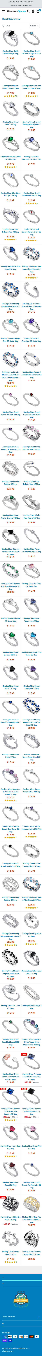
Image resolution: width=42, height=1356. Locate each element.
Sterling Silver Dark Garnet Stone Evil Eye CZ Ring (31, 232)
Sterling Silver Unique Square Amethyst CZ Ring (31, 827)
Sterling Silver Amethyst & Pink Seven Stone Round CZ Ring (10, 792)
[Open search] (28, 11)
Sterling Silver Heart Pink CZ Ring (31, 1147)
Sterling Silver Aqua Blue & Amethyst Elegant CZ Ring (31, 269)
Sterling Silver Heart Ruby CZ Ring (10, 1147)
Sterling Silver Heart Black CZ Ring (10, 687)
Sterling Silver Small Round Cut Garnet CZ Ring (31, 415)
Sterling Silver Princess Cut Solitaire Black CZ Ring (31, 1111)
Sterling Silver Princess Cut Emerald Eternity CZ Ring (10, 586)
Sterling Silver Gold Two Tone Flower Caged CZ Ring (31, 1219)
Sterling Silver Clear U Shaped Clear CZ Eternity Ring (31, 306)
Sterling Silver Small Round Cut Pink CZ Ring (10, 413)
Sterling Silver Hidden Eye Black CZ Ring (10, 1218)
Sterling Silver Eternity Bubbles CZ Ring (10, 482)
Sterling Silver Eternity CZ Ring (32, 1007)
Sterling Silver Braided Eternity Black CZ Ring (31, 865)
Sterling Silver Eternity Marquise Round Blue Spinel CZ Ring (31, 722)
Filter (8, 26)
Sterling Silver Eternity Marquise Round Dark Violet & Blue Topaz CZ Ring (10, 376)
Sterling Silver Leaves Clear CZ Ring (10, 1253)
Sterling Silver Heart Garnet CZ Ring (10, 1183)
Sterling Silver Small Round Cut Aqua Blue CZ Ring (31, 53)
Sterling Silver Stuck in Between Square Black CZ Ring (10, 552)
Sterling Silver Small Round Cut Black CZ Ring (10, 865)
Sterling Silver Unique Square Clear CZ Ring (31, 790)
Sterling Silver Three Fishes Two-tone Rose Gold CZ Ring (10, 1077)
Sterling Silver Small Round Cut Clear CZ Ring (31, 194)
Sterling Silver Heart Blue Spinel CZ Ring (10, 267)
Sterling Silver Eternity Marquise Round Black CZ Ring (10, 973)
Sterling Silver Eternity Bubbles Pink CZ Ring (31, 448)
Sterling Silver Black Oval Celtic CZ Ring (31, 972)
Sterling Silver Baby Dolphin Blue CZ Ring (31, 482)
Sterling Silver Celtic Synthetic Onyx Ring (11, 52)
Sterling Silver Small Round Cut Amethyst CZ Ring (10, 449)
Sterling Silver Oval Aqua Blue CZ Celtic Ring (10, 339)
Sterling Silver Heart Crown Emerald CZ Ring (10, 516)
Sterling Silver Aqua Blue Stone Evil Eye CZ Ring (31, 87)
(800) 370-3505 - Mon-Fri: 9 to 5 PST (21, 2)
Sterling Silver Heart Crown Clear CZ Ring (10, 87)
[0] (37, 11)
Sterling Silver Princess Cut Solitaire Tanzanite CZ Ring (31, 1077)
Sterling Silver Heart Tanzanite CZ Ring (31, 619)
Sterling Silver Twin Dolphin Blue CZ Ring (10, 230)
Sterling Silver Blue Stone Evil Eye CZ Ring (10, 194)
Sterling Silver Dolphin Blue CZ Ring (10, 755)
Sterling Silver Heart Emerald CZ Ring (10, 653)
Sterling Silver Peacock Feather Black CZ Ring (31, 1253)
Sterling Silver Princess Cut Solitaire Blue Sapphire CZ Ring (10, 1111)
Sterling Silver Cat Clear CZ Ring (10, 1007)
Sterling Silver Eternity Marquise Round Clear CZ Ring (10, 936)
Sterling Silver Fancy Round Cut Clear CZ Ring (31, 550)
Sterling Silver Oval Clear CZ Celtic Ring (10, 619)
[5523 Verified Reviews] (21, 1312)
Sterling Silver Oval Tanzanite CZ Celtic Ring (31, 158)
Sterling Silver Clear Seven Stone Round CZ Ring (31, 757)
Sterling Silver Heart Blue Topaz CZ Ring (31, 653)
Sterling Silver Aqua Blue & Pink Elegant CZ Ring (31, 898)
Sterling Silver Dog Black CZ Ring (31, 935)
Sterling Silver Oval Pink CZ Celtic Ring (31, 585)
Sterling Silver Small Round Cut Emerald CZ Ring (10, 1042)
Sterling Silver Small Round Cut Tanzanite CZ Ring (31, 1185)
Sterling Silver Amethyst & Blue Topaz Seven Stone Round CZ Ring (31, 1042)
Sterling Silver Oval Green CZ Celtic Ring (11, 158)
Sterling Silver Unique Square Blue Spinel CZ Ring (10, 829)
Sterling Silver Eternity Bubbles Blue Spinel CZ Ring (10, 306)
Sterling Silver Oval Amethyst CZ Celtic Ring (31, 339)
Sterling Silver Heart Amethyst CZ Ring (31, 687)
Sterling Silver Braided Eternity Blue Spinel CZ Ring (31, 124)
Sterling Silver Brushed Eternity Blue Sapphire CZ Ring (31, 375)
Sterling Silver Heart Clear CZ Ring (10, 123)
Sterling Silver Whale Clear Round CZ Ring (31, 516)
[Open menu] (3, 11)
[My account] (33, 11)
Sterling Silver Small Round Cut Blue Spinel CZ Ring (11, 722)
